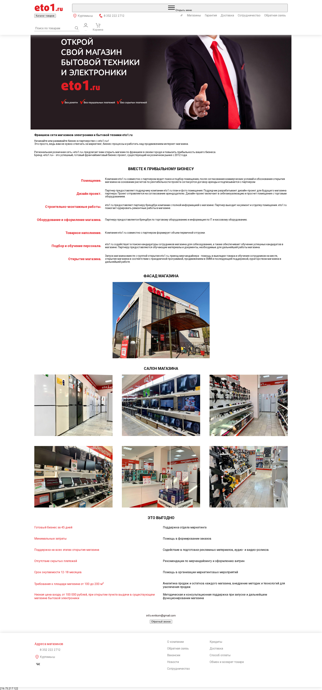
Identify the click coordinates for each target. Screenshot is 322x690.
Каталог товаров (45, 15)
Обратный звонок (161, 621)
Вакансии (173, 655)
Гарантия (211, 15)
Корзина (98, 29)
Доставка (227, 15)
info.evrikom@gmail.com (161, 615)
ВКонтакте (38, 664)
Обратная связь (275, 15)
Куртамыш (85, 16)
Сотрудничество (249, 15)
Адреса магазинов (49, 644)
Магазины (194, 15)
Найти (77, 28)
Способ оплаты (220, 655)
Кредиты (216, 642)
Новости (173, 662)
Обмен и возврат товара (227, 662)
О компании (175, 642)
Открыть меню (183, 10)
